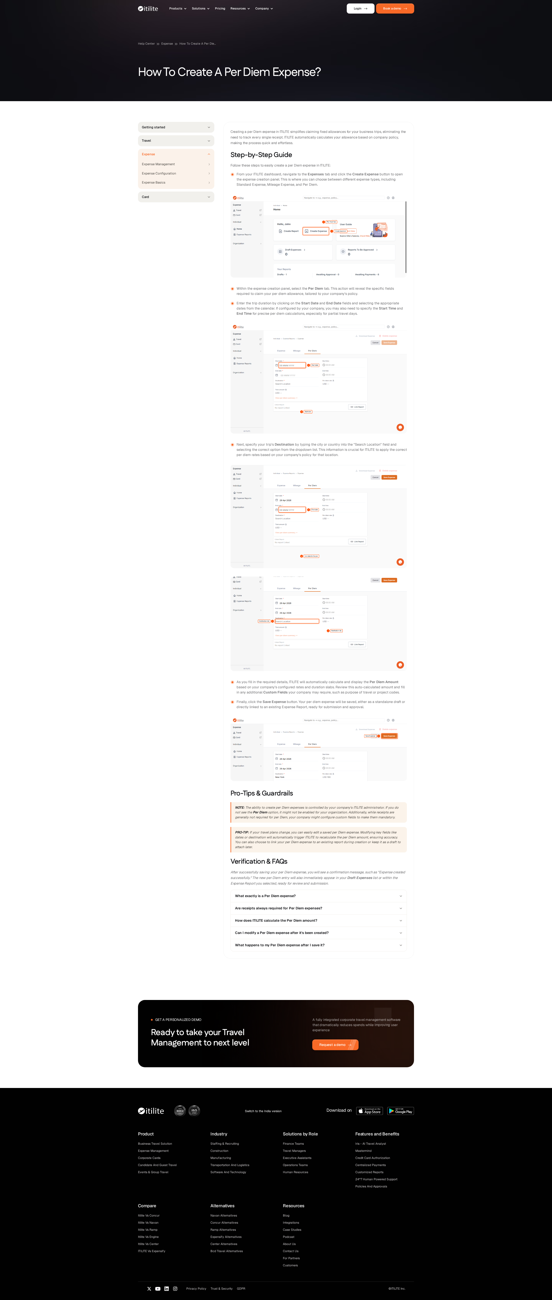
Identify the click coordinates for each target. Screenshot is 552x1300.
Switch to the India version (263, 1111)
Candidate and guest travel (157, 1165)
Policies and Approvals (371, 1186)
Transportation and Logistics (229, 1165)
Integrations (291, 1223)
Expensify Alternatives (226, 1237)
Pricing (220, 8)
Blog (286, 1215)
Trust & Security (222, 1289)
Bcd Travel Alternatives (226, 1251)
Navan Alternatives (223, 1215)
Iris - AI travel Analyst (370, 1144)
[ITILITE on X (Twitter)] (149, 1288)
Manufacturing (220, 1158)
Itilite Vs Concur (149, 1215)
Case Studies (292, 1230)
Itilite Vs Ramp (147, 1230)
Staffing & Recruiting (224, 1144)
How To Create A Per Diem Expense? (198, 44)
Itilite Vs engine (148, 1237)
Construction (219, 1151)
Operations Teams (295, 1165)
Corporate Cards (149, 1158)
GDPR (241, 1289)
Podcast (288, 1237)
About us (289, 1244)
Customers (290, 1265)
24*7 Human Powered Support (376, 1179)
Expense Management (153, 1151)
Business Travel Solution (155, 1144)
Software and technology (228, 1172)
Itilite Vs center (148, 1244)
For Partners (291, 1258)
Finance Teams (293, 1144)
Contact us (290, 1251)
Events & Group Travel (153, 1172)
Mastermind (363, 1151)
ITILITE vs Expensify (151, 1251)
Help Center (146, 44)
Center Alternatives (223, 1244)
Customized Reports (369, 1172)
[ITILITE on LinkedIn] (166, 1288)
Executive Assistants (297, 1158)
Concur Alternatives (224, 1223)
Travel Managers (294, 1151)
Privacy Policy (196, 1289)
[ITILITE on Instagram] (175, 1288)
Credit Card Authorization (372, 1158)
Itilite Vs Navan (148, 1223)
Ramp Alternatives (223, 1230)
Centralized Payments (370, 1165)
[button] (178, 8)
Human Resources (295, 1172)
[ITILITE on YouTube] (157, 1288)
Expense (167, 44)
